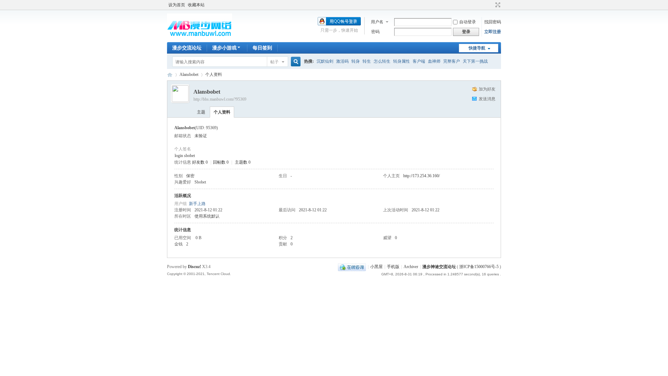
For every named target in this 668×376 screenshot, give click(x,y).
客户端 (419, 61)
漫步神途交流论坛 (170, 75)
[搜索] (294, 62)
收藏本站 (196, 4)
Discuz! (194, 266)
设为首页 (176, 4)
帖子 (274, 62)
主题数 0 (242, 162)
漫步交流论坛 (186, 47)
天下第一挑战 (475, 61)
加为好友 (487, 89)
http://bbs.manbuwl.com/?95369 (219, 99)
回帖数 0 (221, 162)
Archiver (411, 266)
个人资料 (222, 112)
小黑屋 (376, 266)
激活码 (342, 61)
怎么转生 (382, 61)
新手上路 (197, 203)
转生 (367, 61)
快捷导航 (477, 48)
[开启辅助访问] (491, 5)
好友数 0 (200, 162)
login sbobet (185, 155)
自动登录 (467, 21)
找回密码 (492, 21)
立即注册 (492, 31)
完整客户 (451, 61)
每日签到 (262, 47)
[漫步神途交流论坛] (199, 38)
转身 (355, 61)
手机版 (393, 266)
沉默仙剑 (325, 61)
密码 (375, 31)
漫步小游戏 (224, 47)
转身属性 (401, 61)
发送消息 (487, 98)
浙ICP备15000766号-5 (479, 266)
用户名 (377, 21)
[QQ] (352, 266)
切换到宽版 (497, 5)
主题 (201, 112)
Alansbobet (189, 74)
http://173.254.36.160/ (421, 175)
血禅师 (434, 61)
